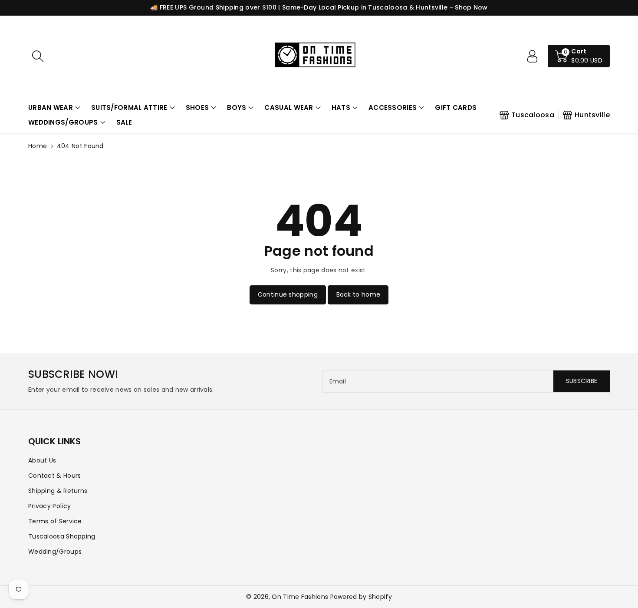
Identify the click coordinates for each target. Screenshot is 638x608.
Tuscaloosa (532, 115)
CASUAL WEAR (288, 107)
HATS (341, 107)
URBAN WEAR (50, 107)
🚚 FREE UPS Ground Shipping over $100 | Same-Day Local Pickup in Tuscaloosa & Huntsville (298, 7)
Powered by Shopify (361, 596)
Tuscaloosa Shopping (61, 536)
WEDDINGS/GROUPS (63, 122)
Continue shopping (288, 294)
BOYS (236, 107)
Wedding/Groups (55, 551)
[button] (54, 108)
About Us (42, 460)
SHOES (197, 107)
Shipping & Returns (57, 490)
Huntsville (592, 115)
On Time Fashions (300, 596)
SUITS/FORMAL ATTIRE (129, 107)
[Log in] (532, 56)
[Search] (37, 56)
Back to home (358, 294)
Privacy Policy (49, 506)
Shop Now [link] (471, 7)
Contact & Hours (54, 475)
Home (37, 146)
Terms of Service (55, 521)
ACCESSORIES (392, 107)
